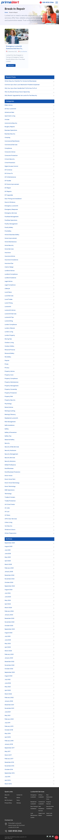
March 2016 (8, 783)
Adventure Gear (9, 112)
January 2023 (9, 658)
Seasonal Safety (9, 439)
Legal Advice (8, 281)
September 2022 (10, 672)
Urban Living (8, 522)
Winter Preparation (10, 533)
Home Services (9, 249)
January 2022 (9, 701)
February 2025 (9, 568)
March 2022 (8, 694)
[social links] (48, 837)
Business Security (10, 134)
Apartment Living (10, 116)
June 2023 (8, 640)
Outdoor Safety (9, 346)
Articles (7, 119)
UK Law (7, 511)
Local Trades (8, 299)
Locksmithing (9, 321)
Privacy (7, 367)
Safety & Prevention (11, 432)
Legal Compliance (10, 285)
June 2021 (8, 712)
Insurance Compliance (11, 259)
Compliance (8, 148)
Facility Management (11, 224)
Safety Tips (8, 436)
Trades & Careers (10, 497)
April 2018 (8, 737)
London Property (10, 335)
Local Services (9, 295)
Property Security (10, 400)
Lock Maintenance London (34, 815)
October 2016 (9, 769)
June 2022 (8, 683)
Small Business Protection (12, 472)
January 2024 (9, 614)
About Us (7, 794)
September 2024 (10, 586)
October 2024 (9, 582)
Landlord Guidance (10, 277)
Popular (7, 360)
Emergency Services (11, 213)
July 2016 (7, 776)
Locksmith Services (10, 313)
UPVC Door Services (11, 518)
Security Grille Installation (50, 807)
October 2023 (9, 625)
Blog (6, 797)
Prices (6, 364)
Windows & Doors (10, 529)
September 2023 (10, 629)
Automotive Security (11, 123)
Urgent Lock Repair (41, 814)
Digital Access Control (11, 166)
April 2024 (8, 604)
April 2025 (8, 560)
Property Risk (9, 396)
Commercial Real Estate (12, 141)
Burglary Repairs (10, 126)
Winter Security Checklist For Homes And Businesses (20, 81)
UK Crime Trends (10, 504)
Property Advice (9, 371)
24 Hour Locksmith (10, 108)
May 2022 (8, 686)
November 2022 (9, 665)
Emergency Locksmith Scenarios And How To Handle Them (14, 48)
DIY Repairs (8, 191)
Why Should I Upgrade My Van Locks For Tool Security (21, 95)
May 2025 (8, 557)
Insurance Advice (10, 256)
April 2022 (8, 690)
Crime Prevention (10, 162)
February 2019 (9, 726)
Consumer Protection (11, 155)
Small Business (9, 468)
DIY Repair (8, 188)
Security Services (10, 457)
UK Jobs (7, 508)
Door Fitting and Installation (13, 198)
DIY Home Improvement (12, 184)
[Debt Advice (8, 105)
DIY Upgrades (9, 195)
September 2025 (10, 543)
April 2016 (8, 780)
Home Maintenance (10, 241)
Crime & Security (10, 159)
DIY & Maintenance (10, 177)
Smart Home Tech (10, 479)
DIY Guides (8, 180)
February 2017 (9, 758)
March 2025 (8, 564)
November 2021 (9, 708)
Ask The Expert (8, 800)
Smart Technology (10, 486)
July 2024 (8, 593)
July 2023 (7, 636)
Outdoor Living (9, 342)
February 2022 (9, 697)
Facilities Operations (11, 220)
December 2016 (9, 762)
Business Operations (11, 130)
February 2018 (9, 740)
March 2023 (8, 650)
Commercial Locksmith (41, 802)
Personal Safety (9, 353)
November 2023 (9, 622)
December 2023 (9, 618)
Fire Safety (8, 231)
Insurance (8, 252)
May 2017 (7, 751)
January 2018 (9, 744)
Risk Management (10, 421)
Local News (8, 292)
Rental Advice (9, 407)
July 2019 (7, 722)
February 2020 (9, 719)
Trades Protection (10, 501)
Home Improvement (11, 238)
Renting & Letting (10, 411)
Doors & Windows (10, 202)
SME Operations (9, 490)
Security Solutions (10, 461)
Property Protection (11, 393)
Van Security (8, 526)
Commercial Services (11, 144)
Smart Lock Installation (49, 814)
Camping (7, 137)
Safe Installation (10, 425)
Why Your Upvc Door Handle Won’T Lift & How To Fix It (21, 88)
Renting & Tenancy (10, 414)
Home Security (9, 245)
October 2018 (9, 730)
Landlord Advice (9, 270)
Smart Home (8, 475)
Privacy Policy (8, 802)
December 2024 (9, 575)
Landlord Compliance (11, 274)
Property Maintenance (11, 382)
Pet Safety (8, 357)
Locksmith (8, 306)
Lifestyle (7, 288)
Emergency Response (11, 209)
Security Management (11, 454)
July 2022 (7, 679)
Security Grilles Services (12, 447)
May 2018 (7, 733)
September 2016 (9, 773)
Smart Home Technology (12, 483)
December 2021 (9, 704)
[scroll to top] (56, 837)
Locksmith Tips (9, 317)
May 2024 (8, 600)
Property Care (9, 375)
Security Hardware (10, 450)
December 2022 (9, 661)
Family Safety (9, 227)
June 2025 (8, 553)
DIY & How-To (9, 173)
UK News (7, 515)
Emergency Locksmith (11, 206)
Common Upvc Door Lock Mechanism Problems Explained (22, 84)
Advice (18, 797)
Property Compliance (11, 378)
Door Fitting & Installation (34, 807)
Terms (18, 800)
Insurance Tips (9, 263)
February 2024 (9, 611)
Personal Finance (10, 349)
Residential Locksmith (11, 418)
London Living (9, 331)
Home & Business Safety (12, 234)
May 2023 (8, 643)
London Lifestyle (10, 328)
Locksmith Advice (10, 310)
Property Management (11, 385)
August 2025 (8, 546)
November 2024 (9, 579)
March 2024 (8, 607)
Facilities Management (11, 216)
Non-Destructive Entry (49, 797)
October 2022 (9, 668)
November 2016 (9, 766)
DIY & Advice (8, 170)
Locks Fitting (9, 303)
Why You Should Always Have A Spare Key (17, 92)
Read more (11, 65)
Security (7, 443)
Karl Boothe (24, 51)
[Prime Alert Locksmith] (10, 2)
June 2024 (8, 596)
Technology (8, 493)
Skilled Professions (10, 465)
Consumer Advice (10, 152)
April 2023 (8, 647)
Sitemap (19, 802)
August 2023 (8, 632)
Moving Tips (8, 339)
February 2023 (9, 654)
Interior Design (9, 267)
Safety (7, 429)
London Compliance (11, 324)
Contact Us (19, 794)
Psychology (8, 403)
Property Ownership (11, 389)
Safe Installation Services (41, 808)
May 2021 (7, 715)
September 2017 (9, 748)
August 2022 (8, 676)
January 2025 (9, 571)
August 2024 (8, 589)
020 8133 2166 (15, 831)
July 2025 (7, 550)
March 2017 (8, 755)
